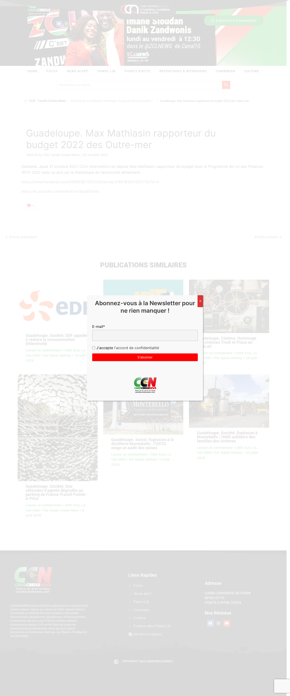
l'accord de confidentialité (136, 348)
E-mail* (98, 326)
